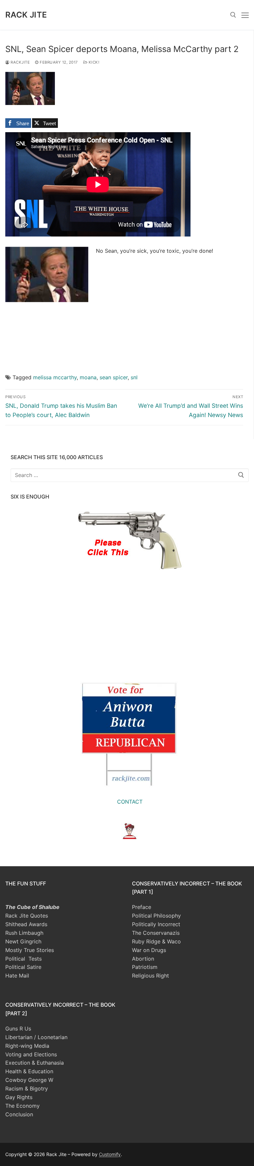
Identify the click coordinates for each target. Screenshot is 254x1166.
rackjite (20, 62)
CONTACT (130, 801)
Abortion (143, 958)
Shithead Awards (26, 924)
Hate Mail (17, 975)
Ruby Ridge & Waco (156, 941)
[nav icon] (245, 15)
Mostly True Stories (29, 950)
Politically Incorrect (156, 924)
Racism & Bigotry (26, 1088)
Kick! (93, 62)
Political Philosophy (156, 915)
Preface (141, 907)
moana (88, 377)
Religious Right (150, 975)
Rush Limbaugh (24, 932)
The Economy (22, 1105)
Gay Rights (18, 1097)
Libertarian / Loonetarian (36, 1037)
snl (134, 377)
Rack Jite (26, 15)
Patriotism (144, 967)
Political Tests (23, 958)
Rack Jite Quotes (26, 915)
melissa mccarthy (55, 377)
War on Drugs (149, 950)
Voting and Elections (31, 1054)
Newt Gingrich (23, 941)
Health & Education (29, 1071)
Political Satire (23, 967)
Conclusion (19, 1114)
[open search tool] (233, 15)
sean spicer (114, 377)
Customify (110, 1154)
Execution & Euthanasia (34, 1062)
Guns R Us (18, 1028)
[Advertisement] (169, 309)
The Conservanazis (156, 932)
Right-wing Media (27, 1045)
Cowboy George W (29, 1080)
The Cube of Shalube (32, 907)
